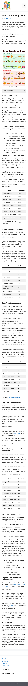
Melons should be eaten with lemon (11, 442)
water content (16, 433)
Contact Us (5, 661)
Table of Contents (8, 90)
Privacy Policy (5, 665)
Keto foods (11, 605)
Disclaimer (4, 663)
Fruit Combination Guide (14, 397)
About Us (4, 658)
